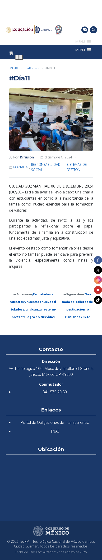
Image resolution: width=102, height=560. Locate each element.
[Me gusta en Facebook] (98, 260)
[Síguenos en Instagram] (98, 280)
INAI (55, 431)
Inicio (14, 68)
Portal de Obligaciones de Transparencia (55, 422)
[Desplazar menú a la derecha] (21, 57)
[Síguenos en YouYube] (98, 290)
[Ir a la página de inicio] (11, 52)
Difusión (27, 157)
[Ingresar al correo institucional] (84, 29)
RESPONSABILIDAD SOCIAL (45, 167)
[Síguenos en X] (98, 270)
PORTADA (31, 68)
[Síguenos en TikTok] (98, 300)
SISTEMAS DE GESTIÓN (76, 167)
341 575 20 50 (55, 391)
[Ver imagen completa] (51, 119)
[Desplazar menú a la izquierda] (17, 57)
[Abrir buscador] (93, 29)
